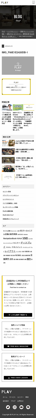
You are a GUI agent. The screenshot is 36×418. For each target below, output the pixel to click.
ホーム (5, 397)
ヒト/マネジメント (8, 199)
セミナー (16, 243)
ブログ (13, 401)
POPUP (19, 238)
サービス (12, 397)
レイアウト (10, 251)
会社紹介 (6, 401)
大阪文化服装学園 (26, 255)
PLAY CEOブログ (8, 215)
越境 (25, 259)
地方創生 (18, 255)
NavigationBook (9, 238)
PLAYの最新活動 (8, 211)
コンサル (30, 238)
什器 (31, 251)
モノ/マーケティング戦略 (10, 207)
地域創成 (8, 255)
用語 (14, 259)
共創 (4, 255)
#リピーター (14, 231)
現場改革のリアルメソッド (11, 219)
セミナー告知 (7, 191)
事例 (27, 397)
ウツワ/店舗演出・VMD (10, 203)
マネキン (8, 247)
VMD (25, 238)
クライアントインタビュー (11, 195)
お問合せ (20, 401)
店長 (11, 259)
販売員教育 (21, 259)
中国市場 (26, 251)
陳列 (29, 259)
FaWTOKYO (20, 234)
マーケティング (26, 247)
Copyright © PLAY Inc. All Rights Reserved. (18, 414)
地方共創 (13, 255)
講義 (17, 259)
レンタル (18, 251)
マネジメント (17, 247)
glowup (26, 234)
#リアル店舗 (6, 231)
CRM (18, 231)
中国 (23, 251)
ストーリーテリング (8, 243)
